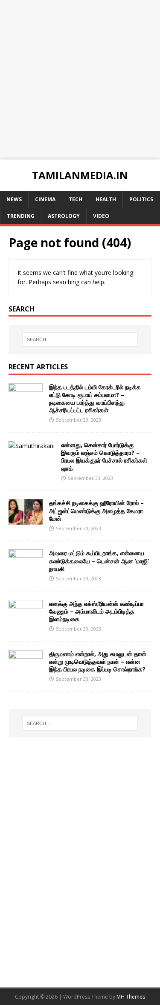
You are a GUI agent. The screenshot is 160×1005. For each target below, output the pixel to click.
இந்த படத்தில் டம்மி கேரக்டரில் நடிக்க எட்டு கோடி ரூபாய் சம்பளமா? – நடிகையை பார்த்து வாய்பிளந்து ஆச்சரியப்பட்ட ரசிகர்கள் (95, 398)
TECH (75, 199)
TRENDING (21, 216)
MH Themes (130, 996)
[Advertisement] (80, 80)
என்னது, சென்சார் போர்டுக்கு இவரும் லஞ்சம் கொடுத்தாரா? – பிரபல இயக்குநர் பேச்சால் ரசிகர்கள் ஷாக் (104, 456)
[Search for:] (80, 339)
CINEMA (45, 199)
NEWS (14, 199)
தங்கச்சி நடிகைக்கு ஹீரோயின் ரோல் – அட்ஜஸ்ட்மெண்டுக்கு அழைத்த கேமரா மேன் (96, 510)
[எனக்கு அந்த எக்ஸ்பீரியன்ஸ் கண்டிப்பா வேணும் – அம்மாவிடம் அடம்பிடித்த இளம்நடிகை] (26, 620)
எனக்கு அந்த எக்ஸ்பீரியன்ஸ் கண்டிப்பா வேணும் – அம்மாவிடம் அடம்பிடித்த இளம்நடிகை (96, 611)
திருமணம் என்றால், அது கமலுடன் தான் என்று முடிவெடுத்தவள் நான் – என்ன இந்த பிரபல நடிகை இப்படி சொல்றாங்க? (97, 661)
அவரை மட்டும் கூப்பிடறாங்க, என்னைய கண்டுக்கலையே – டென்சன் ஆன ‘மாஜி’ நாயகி (99, 560)
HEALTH (106, 199)
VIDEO (101, 216)
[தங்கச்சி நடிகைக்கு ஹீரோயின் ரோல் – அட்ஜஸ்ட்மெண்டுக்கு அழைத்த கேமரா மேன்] (26, 520)
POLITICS (141, 199)
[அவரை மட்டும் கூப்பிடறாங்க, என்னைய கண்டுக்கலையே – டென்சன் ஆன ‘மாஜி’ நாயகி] (26, 570)
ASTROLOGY (64, 216)
